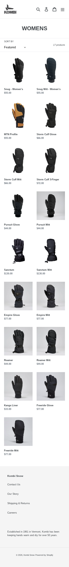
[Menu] (63, 9)
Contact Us (13, 484)
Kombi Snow (29, 555)
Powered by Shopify (44, 555)
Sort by (9, 41)
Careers (12, 512)
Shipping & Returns (18, 503)
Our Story (13, 493)
